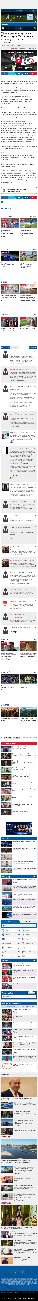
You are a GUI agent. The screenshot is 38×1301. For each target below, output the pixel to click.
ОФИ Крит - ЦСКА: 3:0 (18, 1016)
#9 (35, 515)
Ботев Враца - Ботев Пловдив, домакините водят (21, 768)
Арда (26, 956)
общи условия (8, 1298)
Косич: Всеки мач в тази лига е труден (23, 855)
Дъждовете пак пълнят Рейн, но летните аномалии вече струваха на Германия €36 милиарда (15, 1162)
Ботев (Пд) (28, 951)
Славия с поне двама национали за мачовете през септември (22, 810)
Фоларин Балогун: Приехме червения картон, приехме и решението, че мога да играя (8, 233)
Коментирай (32, 347)
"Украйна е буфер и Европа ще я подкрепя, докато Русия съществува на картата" (25, 887)
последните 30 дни (28, 1006)
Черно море (8, 930)
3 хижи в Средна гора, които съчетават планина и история (28, 720)
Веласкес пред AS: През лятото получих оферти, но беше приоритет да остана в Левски (24, 1051)
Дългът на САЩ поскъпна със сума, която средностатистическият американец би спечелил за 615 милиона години (25, 1197)
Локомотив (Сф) (9, 947)
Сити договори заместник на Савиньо (28, 686)
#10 (35, 501)
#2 (35, 617)
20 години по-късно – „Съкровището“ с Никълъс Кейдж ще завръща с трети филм (25, 1233)
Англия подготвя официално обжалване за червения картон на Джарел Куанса (28, 232)
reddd (12, 589)
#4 (35, 589)
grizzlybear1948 (15, 547)
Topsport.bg (24, 1292)
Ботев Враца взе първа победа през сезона (22, 796)
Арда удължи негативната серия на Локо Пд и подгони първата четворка (28, 265)
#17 (35, 351)
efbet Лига (5, 925)
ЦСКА (26, 947)
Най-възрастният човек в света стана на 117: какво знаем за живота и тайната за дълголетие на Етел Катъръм (25, 1251)
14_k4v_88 (13, 527)
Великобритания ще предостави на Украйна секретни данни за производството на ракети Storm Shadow (9, 656)
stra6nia (13, 352)
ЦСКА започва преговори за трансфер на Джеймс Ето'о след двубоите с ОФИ (24, 1057)
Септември (8, 943)
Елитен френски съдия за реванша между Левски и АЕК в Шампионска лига (23, 762)
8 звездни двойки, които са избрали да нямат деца (9, 329)
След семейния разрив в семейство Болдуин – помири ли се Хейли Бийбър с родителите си (25, 1243)
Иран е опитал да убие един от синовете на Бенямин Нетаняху (16, 1099)
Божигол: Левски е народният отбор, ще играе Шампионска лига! (24, 971)
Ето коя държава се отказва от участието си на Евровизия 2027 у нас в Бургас (17, 1228)
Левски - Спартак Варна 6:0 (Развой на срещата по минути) (23, 1030)
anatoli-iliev (14, 572)
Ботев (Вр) (8, 951)
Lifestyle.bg (17, 1292)
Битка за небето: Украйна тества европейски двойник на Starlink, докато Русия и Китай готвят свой (24, 914)
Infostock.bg (4, 1295)
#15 (35, 386)
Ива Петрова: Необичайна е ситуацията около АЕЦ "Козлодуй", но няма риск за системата (28, 655)
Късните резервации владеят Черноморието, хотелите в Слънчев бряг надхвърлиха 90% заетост (28, 298)
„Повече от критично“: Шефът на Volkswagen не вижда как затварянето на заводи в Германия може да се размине (24, 894)
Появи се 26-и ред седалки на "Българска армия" (24, 789)
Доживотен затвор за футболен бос (23, 1023)
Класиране (28, 921)
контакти (31, 1298)
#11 (35, 484)
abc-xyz (12, 432)
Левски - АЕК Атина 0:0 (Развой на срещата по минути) (22, 1010)
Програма (10, 921)
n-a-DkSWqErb (15, 414)
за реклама (17, 1298)
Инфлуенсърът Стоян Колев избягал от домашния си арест (25, 1103)
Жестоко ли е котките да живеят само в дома (28, 329)
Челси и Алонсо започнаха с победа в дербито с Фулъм (9, 687)
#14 (35, 413)
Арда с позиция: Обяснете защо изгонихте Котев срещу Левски (22, 964)
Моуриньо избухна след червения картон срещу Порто (24, 977)
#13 (35, 432)
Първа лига (14, 48)
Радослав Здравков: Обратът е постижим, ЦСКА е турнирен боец (24, 747)
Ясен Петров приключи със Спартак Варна (23, 782)
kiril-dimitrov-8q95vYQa (18, 614)
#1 (35, 627)
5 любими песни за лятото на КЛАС (9, 719)
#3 (35, 601)
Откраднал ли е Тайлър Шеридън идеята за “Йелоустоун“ (22, 1259)
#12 (35, 448)
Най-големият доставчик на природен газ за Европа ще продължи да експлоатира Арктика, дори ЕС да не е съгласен (24, 1170)
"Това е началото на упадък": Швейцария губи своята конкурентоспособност (24, 907)
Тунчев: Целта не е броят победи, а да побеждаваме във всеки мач (22, 862)
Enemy (12, 448)
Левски (7, 939)
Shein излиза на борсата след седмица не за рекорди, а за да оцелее (24, 1178)
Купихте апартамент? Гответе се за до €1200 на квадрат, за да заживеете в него (9, 298)
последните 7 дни (10, 1006)
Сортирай (13, 347)
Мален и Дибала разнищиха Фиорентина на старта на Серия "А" (24, 849)
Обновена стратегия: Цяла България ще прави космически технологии (24, 900)
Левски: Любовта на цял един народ (23, 983)
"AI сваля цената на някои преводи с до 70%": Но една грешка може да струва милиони (24, 881)
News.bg (3, 1292)
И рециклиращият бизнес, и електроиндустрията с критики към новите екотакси (25, 1187)
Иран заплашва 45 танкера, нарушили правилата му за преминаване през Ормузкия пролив (24, 1122)
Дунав (27, 930)
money (6, 876)
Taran (12, 501)
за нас (24, 1298)
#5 (35, 572)
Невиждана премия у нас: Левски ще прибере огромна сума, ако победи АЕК (24, 754)
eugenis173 (13, 516)
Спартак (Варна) (29, 939)
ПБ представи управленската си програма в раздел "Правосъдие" (25, 1129)
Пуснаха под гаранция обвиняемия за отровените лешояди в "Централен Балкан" (25, 1113)
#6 (35, 560)
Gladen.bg (31, 1292)
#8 (35, 527)
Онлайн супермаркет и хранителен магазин (22, 1064)
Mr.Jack (12, 484)
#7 (35, 546)
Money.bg (9, 1292)
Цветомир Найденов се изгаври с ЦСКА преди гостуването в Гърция (24, 1043)
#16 (35, 369)
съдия (6, 202)
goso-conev (13, 386)
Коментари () (32, 48)
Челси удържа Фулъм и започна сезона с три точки (8, 264)
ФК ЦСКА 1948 (29, 943)
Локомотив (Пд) (9, 956)
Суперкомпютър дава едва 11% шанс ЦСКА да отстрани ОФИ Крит (23, 775)
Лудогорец (8, 934)
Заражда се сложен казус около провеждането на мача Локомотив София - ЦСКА (22, 804)
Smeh (12, 601)
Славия (27, 934)
